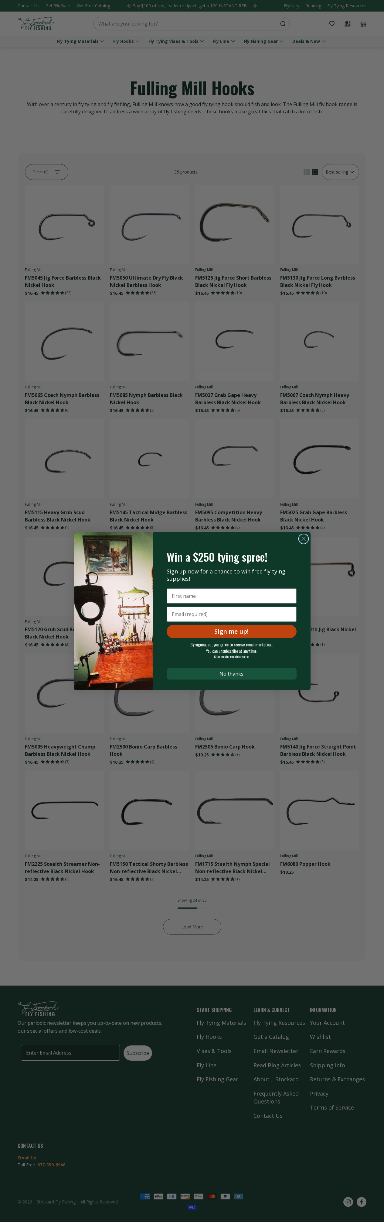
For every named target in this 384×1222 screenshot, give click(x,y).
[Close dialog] (303, 538)
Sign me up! (231, 631)
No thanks (231, 673)
